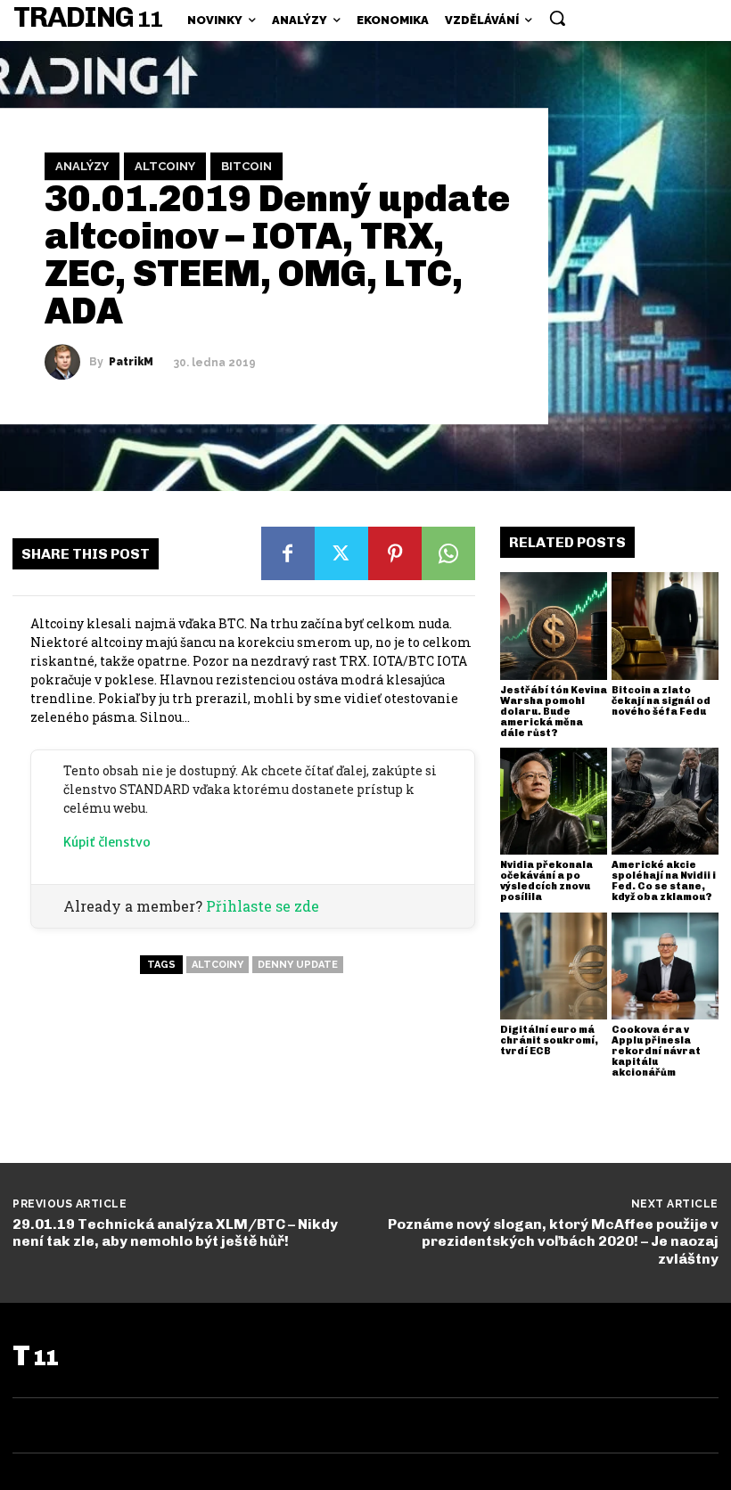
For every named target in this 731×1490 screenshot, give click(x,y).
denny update (298, 964)
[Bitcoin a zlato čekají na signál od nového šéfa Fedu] (665, 625)
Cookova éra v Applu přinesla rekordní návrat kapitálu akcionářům (656, 1051)
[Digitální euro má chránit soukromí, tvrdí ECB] (553, 966)
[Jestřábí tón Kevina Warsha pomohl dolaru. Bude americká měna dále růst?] (553, 625)
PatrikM (131, 362)
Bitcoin (246, 166)
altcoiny (217, 964)
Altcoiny (165, 166)
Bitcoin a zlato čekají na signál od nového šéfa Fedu (661, 700)
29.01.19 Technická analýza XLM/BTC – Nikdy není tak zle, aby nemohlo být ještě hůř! (175, 1232)
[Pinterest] (395, 553)
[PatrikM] (67, 363)
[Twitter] (341, 553)
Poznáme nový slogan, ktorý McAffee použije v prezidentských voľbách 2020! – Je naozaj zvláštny (553, 1241)
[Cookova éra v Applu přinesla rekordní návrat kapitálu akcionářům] (665, 966)
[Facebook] (288, 553)
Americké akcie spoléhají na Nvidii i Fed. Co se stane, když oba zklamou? (664, 881)
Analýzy (82, 166)
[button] (557, 18)
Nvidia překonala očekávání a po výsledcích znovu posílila (546, 881)
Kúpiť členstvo (107, 842)
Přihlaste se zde (262, 905)
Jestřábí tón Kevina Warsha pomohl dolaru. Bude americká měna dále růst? (553, 711)
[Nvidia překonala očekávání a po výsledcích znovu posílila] (553, 801)
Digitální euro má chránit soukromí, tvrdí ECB (549, 1040)
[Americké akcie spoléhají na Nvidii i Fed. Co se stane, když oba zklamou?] (665, 801)
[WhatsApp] (448, 553)
